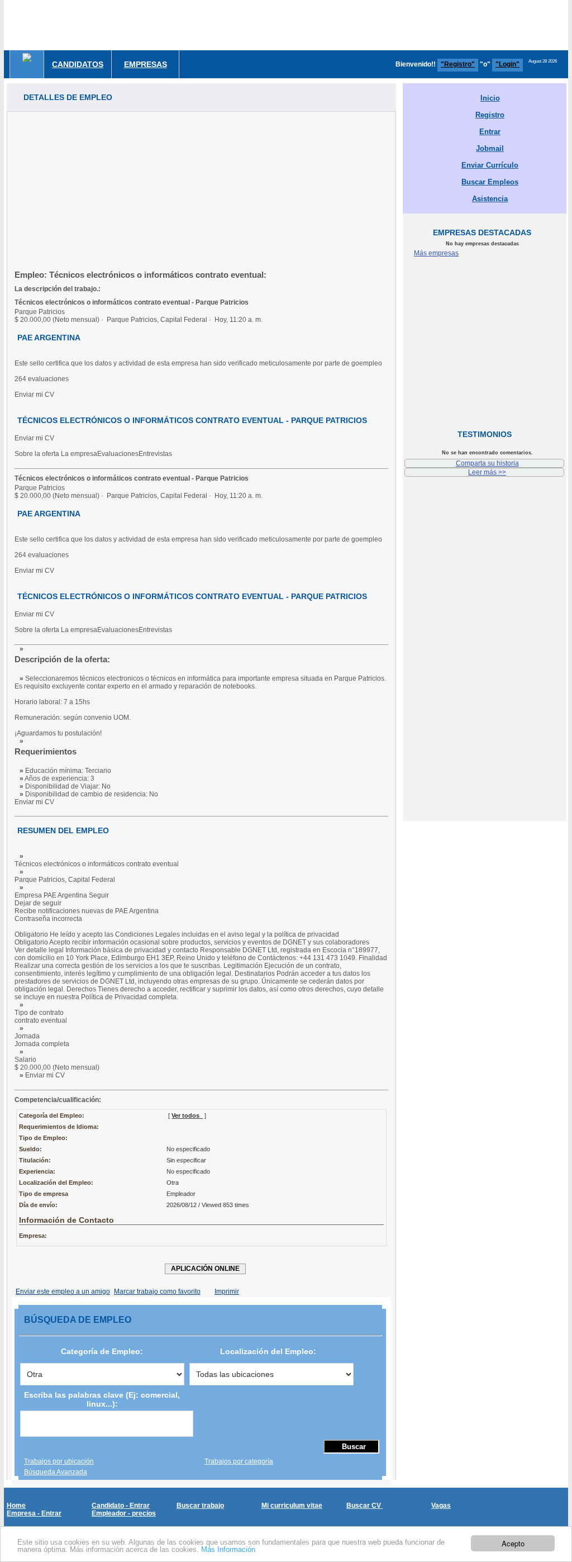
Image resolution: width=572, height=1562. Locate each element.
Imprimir (226, 1291)
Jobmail (490, 148)
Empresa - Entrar (34, 1513)
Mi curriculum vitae (291, 1505)
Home (16, 1505)
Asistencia (490, 198)
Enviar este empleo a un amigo (63, 1291)
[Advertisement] (201, 190)
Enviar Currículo (489, 165)
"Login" (507, 64)
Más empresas (436, 253)
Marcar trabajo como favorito (157, 1291)
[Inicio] (27, 57)
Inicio (490, 98)
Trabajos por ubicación (59, 1461)
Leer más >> (487, 472)
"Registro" (458, 64)
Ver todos (187, 1115)
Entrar (489, 131)
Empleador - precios (124, 1513)
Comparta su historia (487, 463)
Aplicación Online (205, 1269)
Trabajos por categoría (238, 1461)
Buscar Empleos (489, 182)
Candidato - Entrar (121, 1505)
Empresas (145, 64)
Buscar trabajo (200, 1505)
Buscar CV (364, 1505)
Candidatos (77, 64)
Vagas (441, 1505)
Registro (489, 115)
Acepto (513, 1543)
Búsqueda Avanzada (55, 1472)
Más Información (228, 1549)
